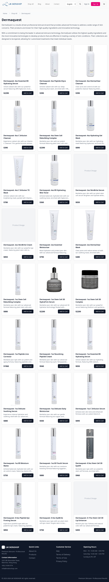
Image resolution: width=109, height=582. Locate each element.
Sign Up (95, 4)
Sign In (86, 4)
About (47, 4)
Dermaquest (26, 13)
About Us (32, 551)
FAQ (58, 551)
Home (5, 13)
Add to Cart (28, 93)
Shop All (31, 4)
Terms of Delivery (63, 554)
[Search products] (80, 4)
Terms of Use (61, 558)
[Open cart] (104, 4)
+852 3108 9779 (7, 565)
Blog (39, 4)
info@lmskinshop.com (9, 568)
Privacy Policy (61, 561)
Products (32, 554)
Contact (56, 4)
